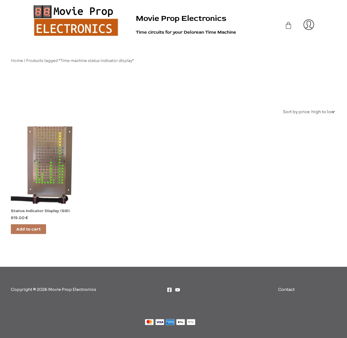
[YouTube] (177, 289)
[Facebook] (169, 289)
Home (17, 60)
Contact (286, 289)
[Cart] (288, 20)
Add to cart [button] (28, 229)
